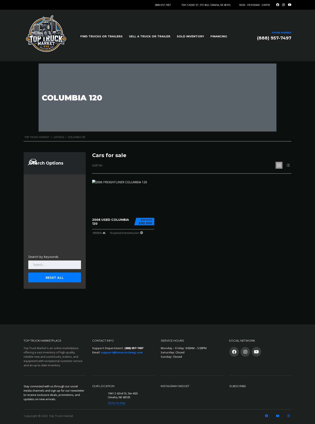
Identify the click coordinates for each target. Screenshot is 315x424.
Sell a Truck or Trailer (149, 36)
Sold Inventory (190, 36)
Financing (218, 36)
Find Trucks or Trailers (101, 36)
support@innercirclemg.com (122, 352)
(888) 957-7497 (163, 4)
